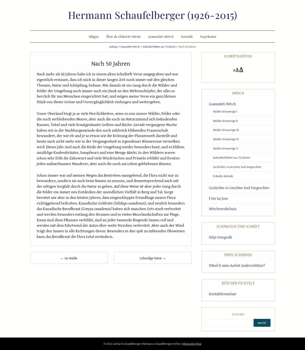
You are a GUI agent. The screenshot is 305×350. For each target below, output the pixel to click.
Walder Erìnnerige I (225, 111)
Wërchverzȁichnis (223, 209)
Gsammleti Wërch (161, 36)
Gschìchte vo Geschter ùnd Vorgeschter (237, 167)
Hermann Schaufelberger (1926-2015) (152, 14)
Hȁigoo (94, 36)
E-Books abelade (223, 176)
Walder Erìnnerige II (225, 121)
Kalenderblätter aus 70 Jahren (231, 157)
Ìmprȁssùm (208, 36)
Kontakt (187, 36)
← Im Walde (68, 258)
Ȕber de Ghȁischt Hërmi (123, 36)
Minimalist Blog (192, 344)
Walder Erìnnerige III (226, 130)
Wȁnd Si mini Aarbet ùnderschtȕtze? (237, 265)
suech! (262, 323)
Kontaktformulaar (222, 294)
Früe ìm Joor (218, 198)
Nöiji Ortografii (220, 237)
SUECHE (238, 314)
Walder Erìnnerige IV (226, 139)
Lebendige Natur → (153, 258)
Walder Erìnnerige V (225, 148)
